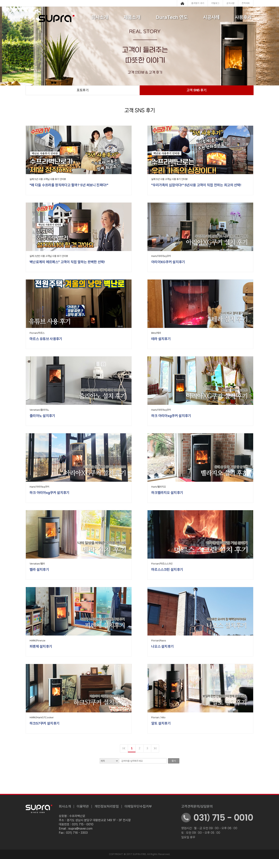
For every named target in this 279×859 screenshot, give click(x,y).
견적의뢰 (246, 3)
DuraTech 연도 (172, 17)
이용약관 (83, 806)
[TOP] (264, 440)
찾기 (174, 761)
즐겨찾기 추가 (197, 3)
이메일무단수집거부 (138, 806)
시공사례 (211, 17)
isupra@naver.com (80, 828)
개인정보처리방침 (107, 806)
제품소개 (132, 17)
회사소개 (99, 17)
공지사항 (230, 3)
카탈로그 (215, 3)
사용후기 (243, 17)
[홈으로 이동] (182, 3)
